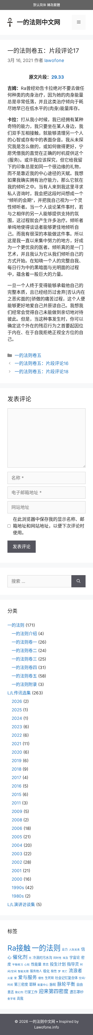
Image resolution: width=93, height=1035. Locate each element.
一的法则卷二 (24, 650)
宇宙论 (74, 957)
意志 (46, 964)
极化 (46, 971)
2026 (17, 701)
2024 (17, 718)
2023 (17, 726)
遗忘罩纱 (77, 992)
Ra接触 (19, 948)
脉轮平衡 (66, 984)
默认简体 (39, 5)
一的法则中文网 (38, 22)
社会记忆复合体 (66, 978)
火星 (10, 978)
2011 (16, 802)
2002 (17, 862)
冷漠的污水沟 (42, 958)
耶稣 (32, 984)
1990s (18, 887)
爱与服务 (27, 977)
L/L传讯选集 (19, 692)
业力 (65, 949)
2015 (16, 794)
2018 (16, 769)
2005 (17, 836)
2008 (17, 819)
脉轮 (53, 984)
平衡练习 (17, 964)
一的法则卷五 (28, 355)
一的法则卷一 (24, 642)
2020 (17, 752)
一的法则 (15, 625)
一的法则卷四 (24, 667)
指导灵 (73, 964)
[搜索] (78, 581)
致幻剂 (19, 992)
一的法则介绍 (24, 633)
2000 (17, 879)
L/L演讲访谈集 (21, 904)
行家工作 (31, 992)
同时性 (57, 958)
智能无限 (23, 971)
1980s (18, 896)
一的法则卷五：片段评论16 (41, 363)
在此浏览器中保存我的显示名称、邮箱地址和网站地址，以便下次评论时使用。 (48, 526)
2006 (17, 828)
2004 (17, 845)
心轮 (27, 964)
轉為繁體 (53, 5)
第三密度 (21, 984)
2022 (17, 735)
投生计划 (58, 964)
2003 (17, 853)
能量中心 (42, 984)
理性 (41, 978)
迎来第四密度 (53, 991)
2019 (17, 760)
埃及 (65, 958)
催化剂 (20, 957)
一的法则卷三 (24, 659)
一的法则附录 (24, 684)
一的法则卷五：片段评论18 (41, 371)
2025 (17, 709)
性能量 (36, 964)
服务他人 (36, 971)
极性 (54, 971)
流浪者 (75, 970)
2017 (16, 777)
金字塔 (11, 998)
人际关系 (74, 949)
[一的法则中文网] (9, 21)
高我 (20, 998)
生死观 (49, 978)
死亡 (64, 971)
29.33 (57, 77)
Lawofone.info (46, 1027)
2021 (16, 743)
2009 (17, 811)
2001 (17, 870)
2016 (17, 786)
